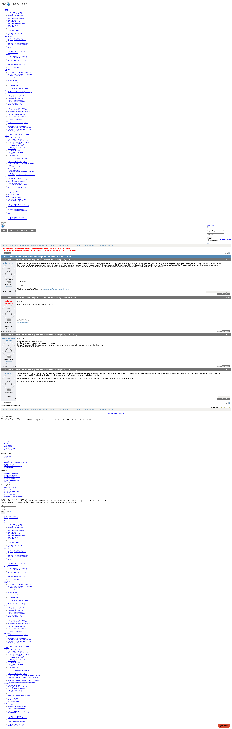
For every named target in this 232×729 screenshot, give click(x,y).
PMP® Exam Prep (9, 494)
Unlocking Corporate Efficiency (17, 126)
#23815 (228, 369)
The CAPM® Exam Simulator (16, 64)
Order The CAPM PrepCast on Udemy (19, 57)
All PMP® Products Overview (17, 27)
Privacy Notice (8, 450)
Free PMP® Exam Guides (15, 100)
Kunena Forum (119, 413)
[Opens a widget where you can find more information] (224, 726)
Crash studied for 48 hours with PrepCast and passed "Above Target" (94, 245)
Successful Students (13, 194)
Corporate (8, 121)
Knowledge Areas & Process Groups (18, 142)
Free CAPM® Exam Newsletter (17, 116)
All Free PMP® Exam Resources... (18, 105)
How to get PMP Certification (16, 147)
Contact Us (7, 456)
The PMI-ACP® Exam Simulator (17, 44)
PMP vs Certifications (14, 170)
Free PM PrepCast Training (16, 95)
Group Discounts (13, 35)
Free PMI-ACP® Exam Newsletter (18, 110)
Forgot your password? (11, 516)
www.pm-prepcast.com (23, 322)
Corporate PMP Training (15, 33)
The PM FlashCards (13, 25)
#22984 (228, 297)
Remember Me (213, 240)
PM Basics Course (13, 30)
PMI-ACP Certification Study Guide (18, 158)
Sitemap (6, 461)
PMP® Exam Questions (15, 150)
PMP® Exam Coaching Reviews (17, 184)
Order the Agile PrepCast (15, 38)
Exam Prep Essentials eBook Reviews (19, 188)
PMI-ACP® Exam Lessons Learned (18, 206)
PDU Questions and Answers (16, 214)
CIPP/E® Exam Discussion (16, 217)
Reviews (7, 176)
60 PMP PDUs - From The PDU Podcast (20, 74)
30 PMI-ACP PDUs (13, 80)
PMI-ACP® (8, 36)
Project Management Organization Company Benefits (23, 680)
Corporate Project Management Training (15, 462)
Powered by (111, 413)
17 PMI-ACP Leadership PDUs (17, 82)
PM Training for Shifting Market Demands (20, 129)
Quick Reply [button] (219, 294)
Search (32, 230)
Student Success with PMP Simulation (19, 134)
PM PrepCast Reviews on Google (17, 180)
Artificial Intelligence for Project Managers (20, 92)
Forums (4, 230)
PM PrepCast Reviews (14, 178)
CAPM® (7, 54)
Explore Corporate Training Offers (18, 123)
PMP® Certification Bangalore (17, 152)
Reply (224, 294)
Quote (228, 294)
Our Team (7, 443)
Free (6, 93)
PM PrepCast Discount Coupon (13, 466)
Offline (8, 282)
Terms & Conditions (10, 448)
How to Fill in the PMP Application (18, 144)
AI (5, 90)
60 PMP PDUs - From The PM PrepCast (19, 72)
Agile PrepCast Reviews (15, 183)
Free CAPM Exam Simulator (16, 114)
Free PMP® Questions (10, 475)
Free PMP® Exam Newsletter (16, 101)
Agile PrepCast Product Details (17, 40)
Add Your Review (13, 191)
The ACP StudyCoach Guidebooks (18, 43)
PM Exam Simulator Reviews (16, 181)
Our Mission (8, 445)
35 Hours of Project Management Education (20, 140)
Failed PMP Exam (13, 155)
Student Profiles (12, 193)
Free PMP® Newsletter (11, 473)
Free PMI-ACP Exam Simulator (17, 108)
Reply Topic (7, 253)
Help (5, 457)
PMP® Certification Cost (15, 139)
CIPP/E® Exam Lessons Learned (17, 219)
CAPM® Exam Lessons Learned (17, 210)
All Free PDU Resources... (15, 119)
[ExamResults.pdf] (22, 285)
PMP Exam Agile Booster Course (17, 15)
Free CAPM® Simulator (11, 478)
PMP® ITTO (12, 149)
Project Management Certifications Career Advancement (24, 677)
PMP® (7, 10)
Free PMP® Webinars (14, 103)
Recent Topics (13, 230)
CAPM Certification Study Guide (17, 162)
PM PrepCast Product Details (16, 14)
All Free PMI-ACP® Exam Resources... (19, 111)
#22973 (228, 259)
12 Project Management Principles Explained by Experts (24, 675)
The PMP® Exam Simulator (16, 18)
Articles (7, 136)
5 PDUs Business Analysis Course (18, 88)
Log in (3, 513)
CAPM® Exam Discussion (16, 209)
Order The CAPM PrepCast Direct (18, 56)
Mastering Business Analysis (12, 482)
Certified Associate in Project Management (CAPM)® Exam (28, 245)
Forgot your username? (224, 239)
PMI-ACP (55, 420)
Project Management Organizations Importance (21, 175)
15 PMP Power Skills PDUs (16, 75)
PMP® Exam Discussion (15, 197)
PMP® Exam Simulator (11, 488)
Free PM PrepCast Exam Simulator (18, 97)
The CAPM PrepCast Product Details (18, 61)
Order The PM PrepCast (15, 12)
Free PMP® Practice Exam (15, 98)
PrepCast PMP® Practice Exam (13, 496)
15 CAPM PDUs (13, 85)
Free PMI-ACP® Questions (12, 477)
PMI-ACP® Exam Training (12, 491)
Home (6, 9)
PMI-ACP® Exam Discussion (16, 204)
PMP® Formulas (13, 154)
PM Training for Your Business (17, 131)
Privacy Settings (9, 467)
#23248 (228, 334)
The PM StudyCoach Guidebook (17, 23)
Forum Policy (24, 230)
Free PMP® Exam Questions (16, 201)
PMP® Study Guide (14, 137)
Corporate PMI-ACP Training (16, 51)
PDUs (6, 71)
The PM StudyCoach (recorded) (17, 22)
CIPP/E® (7, 69)
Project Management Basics (12, 480)
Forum (7, 196)
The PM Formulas (13, 20)
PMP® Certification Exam (15, 145)
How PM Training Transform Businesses (19, 127)
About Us (7, 442)
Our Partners (8, 446)
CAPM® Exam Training (11, 493)
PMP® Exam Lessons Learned (17, 199)
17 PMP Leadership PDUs (15, 77)
